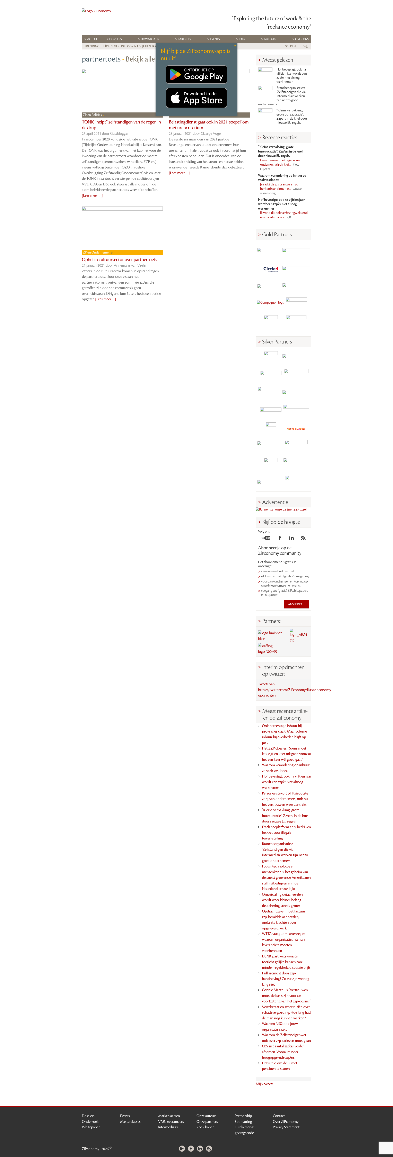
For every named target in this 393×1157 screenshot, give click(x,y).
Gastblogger (119, 133)
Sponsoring (243, 1121)
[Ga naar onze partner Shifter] (270, 394)
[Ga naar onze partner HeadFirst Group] (296, 304)
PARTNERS (184, 39)
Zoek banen (205, 1127)
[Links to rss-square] (303, 539)
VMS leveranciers (171, 1121)
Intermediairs (168, 1127)
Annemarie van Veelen (130, 265)
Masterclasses (130, 1121)
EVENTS (215, 39)
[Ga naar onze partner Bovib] (296, 286)
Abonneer (295, 604)
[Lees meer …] (92, 195)
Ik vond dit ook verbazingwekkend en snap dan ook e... (284, 215)
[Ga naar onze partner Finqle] (270, 251)
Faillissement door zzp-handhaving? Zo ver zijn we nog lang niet (285, 979)
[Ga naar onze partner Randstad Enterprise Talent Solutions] (270, 358)
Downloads (150, 39)
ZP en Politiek (93, 115)
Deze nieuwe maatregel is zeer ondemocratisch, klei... (281, 164)
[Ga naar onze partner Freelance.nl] (296, 429)
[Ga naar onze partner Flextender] (296, 269)
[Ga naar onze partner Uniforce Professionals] (296, 465)
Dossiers (115, 39)
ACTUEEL (93, 39)
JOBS (242, 39)
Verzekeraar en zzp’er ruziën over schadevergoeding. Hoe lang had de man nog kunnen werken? (286, 1012)
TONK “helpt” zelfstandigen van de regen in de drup (121, 125)
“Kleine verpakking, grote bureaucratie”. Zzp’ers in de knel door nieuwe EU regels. (292, 116)
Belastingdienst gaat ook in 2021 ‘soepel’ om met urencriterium (209, 125)
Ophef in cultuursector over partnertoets (119, 260)
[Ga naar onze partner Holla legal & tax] (296, 411)
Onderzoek (90, 1121)
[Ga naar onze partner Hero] (296, 322)
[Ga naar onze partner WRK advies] (296, 483)
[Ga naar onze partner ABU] (296, 447)
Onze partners (207, 1121)
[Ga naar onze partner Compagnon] (270, 304)
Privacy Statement (286, 1127)
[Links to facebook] (280, 539)
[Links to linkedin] (291, 539)
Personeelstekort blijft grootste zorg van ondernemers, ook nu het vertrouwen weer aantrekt (285, 799)
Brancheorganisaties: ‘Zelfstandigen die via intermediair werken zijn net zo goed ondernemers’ (282, 96)
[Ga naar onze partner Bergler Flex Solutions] (270, 483)
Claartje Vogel (211, 133)
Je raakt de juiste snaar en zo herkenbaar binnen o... (281, 188)
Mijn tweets (264, 1084)
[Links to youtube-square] (265, 539)
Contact (279, 1115)
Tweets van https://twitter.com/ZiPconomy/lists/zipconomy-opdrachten (295, 690)
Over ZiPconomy (285, 1121)
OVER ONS (302, 39)
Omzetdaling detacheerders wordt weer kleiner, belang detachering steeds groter (282, 900)
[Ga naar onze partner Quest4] (270, 376)
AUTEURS (270, 39)
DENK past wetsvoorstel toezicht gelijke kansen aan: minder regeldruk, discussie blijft (286, 962)
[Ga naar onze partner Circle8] (270, 269)
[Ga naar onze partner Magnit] (270, 286)
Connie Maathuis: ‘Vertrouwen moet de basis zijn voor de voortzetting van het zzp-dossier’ (286, 996)
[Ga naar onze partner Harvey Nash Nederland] (270, 322)
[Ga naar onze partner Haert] (270, 411)
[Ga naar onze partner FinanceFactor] (296, 251)
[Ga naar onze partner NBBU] (270, 447)
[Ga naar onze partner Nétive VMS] (270, 429)
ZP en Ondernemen (97, 252)
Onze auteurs (206, 1115)
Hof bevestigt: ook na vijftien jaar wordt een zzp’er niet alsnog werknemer (292, 75)
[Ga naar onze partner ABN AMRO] (296, 394)
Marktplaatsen (169, 1115)
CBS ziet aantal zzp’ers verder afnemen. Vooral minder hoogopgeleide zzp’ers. (283, 1052)
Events (125, 1115)
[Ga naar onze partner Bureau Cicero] (270, 465)
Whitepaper (91, 1127)
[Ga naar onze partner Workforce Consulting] (296, 376)
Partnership (243, 1115)
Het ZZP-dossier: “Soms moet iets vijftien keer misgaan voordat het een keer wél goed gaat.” (286, 754)
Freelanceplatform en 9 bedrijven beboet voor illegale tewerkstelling (286, 833)
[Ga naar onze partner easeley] (296, 358)
